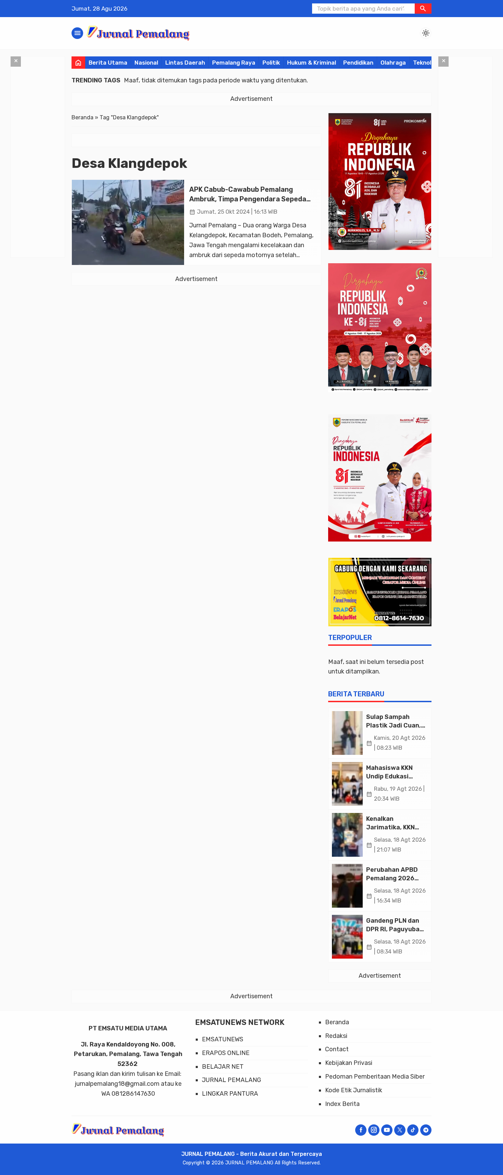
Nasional (146, 62)
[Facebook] (360, 1130)
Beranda (337, 1022)
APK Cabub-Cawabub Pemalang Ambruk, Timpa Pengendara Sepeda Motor (247, 198)
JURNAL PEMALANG (231, 1080)
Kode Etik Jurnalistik (353, 1090)
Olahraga (393, 62)
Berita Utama (108, 62)
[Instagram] (373, 1130)
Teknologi (426, 62)
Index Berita (342, 1104)
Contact (337, 1049)
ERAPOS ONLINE (225, 1053)
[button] (423, 8)
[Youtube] (386, 1130)
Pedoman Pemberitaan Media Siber (375, 1076)
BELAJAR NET (223, 1066)
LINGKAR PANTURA (230, 1093)
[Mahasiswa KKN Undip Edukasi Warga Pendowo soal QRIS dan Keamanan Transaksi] (347, 784)
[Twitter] (399, 1130)
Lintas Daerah (185, 62)
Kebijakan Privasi (348, 1063)
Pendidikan (358, 62)
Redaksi (336, 1036)
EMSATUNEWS (222, 1039)
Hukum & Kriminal (311, 62)
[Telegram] (425, 1130)
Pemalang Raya (233, 62)
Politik (271, 62)
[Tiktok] (412, 1130)
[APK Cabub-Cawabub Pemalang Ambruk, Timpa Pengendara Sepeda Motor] (128, 222)
